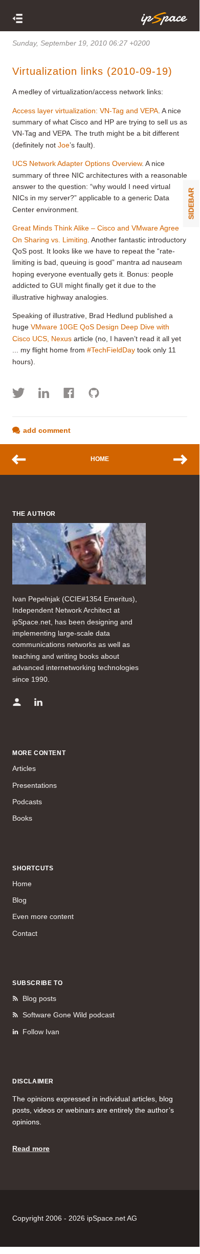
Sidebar (191, 203)
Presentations (34, 785)
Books (22, 818)
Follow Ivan (41, 1032)
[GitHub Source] (93, 394)
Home (100, 459)
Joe (64, 145)
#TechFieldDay (111, 350)
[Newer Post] (24, 459)
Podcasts (27, 802)
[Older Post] (175, 459)
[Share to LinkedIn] (43, 394)
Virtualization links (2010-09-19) (92, 71)
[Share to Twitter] (18, 394)
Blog (19, 900)
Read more (31, 1148)
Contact (24, 933)
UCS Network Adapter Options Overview (77, 163)
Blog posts (39, 998)
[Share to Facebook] (68, 394)
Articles (24, 768)
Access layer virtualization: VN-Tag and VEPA (85, 111)
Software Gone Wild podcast (69, 1015)
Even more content (43, 916)
